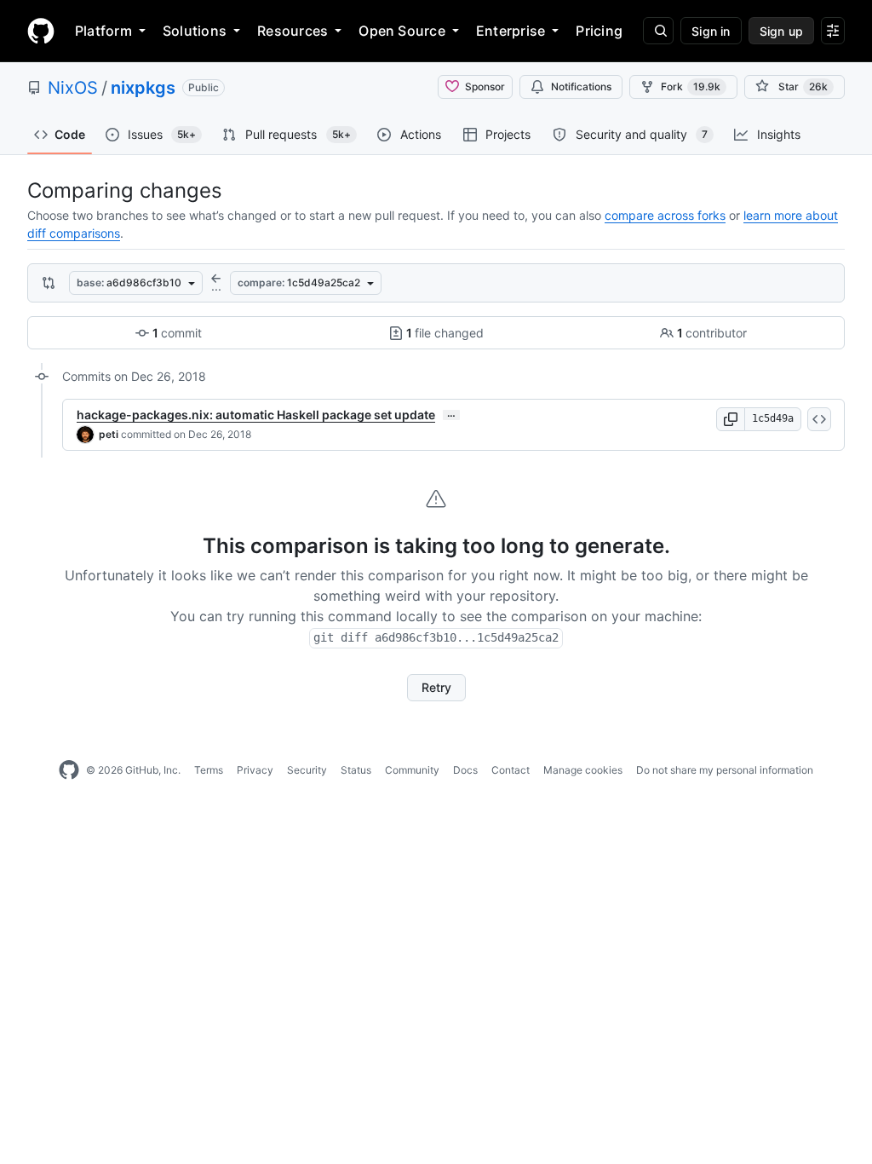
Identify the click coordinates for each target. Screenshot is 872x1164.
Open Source (402, 30)
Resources (292, 30)
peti (108, 434)
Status (356, 770)
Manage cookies (582, 770)
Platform (103, 30)
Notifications (581, 86)
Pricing (599, 30)
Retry (436, 687)
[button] (730, 419)
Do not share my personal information (724, 770)
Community (412, 770)
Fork (690, 86)
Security (307, 770)
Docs (465, 770)
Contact (510, 770)
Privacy (255, 770)
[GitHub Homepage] (69, 770)
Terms (208, 770)
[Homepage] (40, 30)
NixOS (73, 88)
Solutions (195, 30)
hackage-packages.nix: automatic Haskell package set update (256, 414)
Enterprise (510, 30)
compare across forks (665, 215)
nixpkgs (143, 88)
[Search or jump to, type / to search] (658, 30)
